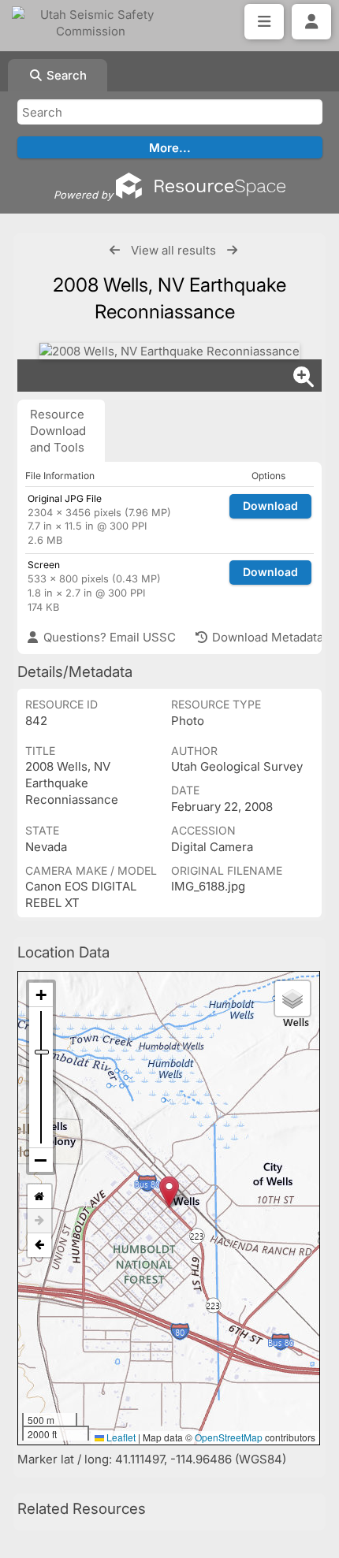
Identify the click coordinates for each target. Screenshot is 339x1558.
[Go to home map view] (39, 1196)
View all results (173, 250)
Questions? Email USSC (108, 637)
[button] (169, 1192)
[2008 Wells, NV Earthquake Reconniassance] (169, 351)
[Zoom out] (41, 1160)
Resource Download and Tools (58, 431)
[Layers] (292, 998)
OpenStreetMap (229, 1437)
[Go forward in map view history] (39, 1221)
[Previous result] (114, 250)
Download (270, 505)
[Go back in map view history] (39, 1245)
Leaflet (120, 1437)
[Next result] (232, 250)
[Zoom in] (41, 995)
